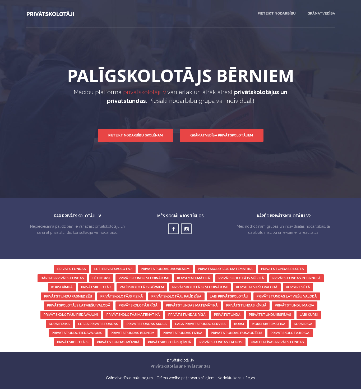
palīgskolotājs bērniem (142, 287)
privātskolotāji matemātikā (133, 315)
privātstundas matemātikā (192, 305)
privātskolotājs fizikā (121, 296)
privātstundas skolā (147, 324)
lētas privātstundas (98, 324)
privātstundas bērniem (132, 333)
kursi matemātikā (193, 278)
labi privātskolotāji (229, 296)
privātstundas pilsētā (282, 269)
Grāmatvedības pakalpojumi (130, 378)
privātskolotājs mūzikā (241, 278)
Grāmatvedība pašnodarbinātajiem (185, 378)
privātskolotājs (73, 342)
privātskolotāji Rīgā (138, 305)
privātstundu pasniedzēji (68, 296)
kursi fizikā (59, 324)
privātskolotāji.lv (144, 92)
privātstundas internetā (296, 278)
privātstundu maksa (294, 305)
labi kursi (309, 315)
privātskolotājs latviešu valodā (78, 305)
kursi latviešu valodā (256, 287)
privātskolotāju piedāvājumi (71, 315)
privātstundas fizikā (182, 333)
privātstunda (227, 315)
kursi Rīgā (303, 324)
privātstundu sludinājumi (144, 278)
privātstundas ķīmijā (246, 305)
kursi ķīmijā (62, 287)
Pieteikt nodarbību (277, 13)
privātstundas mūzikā (118, 342)
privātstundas (71, 269)
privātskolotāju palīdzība (176, 296)
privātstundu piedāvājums (77, 333)
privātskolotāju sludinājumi (200, 287)
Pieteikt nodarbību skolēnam (135, 135)
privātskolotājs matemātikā (225, 269)
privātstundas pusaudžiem (236, 333)
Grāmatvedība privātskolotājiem (221, 135)
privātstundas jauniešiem (165, 269)
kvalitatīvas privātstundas (277, 342)
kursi (239, 324)
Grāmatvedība (321, 13)
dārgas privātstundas (62, 278)
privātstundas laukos (221, 342)
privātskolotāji (96, 287)
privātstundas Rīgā (187, 315)
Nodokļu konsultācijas (236, 378)
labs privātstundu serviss (200, 324)
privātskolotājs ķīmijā (169, 342)
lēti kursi (101, 278)
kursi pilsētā (298, 287)
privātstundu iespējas (270, 315)
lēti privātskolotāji (113, 269)
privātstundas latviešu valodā (287, 296)
